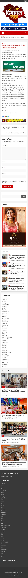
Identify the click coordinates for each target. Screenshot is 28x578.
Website (4, 174)
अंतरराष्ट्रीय (4, 304)
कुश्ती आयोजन (4, 311)
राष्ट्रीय (3, 349)
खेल (3, 316)
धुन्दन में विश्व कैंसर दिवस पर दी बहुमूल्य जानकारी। (15, 132)
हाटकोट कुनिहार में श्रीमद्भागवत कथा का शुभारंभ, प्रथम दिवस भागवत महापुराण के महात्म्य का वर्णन (16, 265)
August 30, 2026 (11, 260)
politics (3, 299)
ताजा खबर (5, 252)
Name (3, 162)
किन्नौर (3, 310)
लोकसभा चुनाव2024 (6, 352)
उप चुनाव (3, 308)
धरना (3, 333)
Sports (3, 303)
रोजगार (3, 350)
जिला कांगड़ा (4, 321)
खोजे (24, 196)
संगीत (3, 357)
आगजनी (3, 306)
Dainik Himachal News (17, 572)
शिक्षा (9, 270)
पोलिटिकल (4, 342)
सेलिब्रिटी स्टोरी (5, 359)
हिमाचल (3, 366)
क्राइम (3, 313)
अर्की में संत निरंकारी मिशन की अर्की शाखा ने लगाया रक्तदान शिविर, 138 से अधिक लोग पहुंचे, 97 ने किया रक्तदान (16, 257)
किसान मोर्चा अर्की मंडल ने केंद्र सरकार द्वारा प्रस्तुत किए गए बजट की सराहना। (14, 128)
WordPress (18, 575)
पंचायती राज (4, 340)
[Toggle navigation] (3, 33)
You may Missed (7, 371)
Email (3, 168)
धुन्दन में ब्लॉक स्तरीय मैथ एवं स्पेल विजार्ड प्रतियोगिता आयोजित (16, 272)
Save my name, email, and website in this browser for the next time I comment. (14, 182)
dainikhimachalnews (14, 50)
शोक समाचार (4, 356)
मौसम (3, 347)
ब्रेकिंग (3, 345)
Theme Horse (16, 574)
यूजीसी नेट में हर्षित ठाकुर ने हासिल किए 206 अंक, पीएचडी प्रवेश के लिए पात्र (16, 287)
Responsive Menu (25, 1)
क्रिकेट (3, 315)
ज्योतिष (3, 328)
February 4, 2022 (5, 50)
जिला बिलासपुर (4, 323)
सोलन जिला (4, 361)
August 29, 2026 (11, 283)
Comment (4, 145)
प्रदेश (3, 344)
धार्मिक (9, 262)
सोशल (9, 254)
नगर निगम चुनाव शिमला (6, 337)
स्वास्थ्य (3, 364)
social (3, 301)
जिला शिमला (4, 325)
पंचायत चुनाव (4, 338)
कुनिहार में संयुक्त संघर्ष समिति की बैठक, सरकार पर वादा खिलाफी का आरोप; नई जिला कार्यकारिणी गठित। (16, 280)
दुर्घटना (3, 332)
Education (4, 298)
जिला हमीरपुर (4, 327)
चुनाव (3, 320)
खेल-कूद (3, 43)
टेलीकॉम (3, 330)
